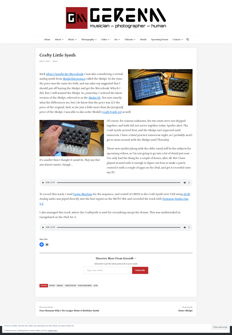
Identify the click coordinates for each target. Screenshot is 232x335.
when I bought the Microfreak (64, 74)
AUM (186, 194)
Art (115, 39)
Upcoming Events (159, 39)
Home (47, 39)
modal (60, 285)
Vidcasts (129, 39)
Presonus (168, 199)
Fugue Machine (82, 194)
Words (143, 39)
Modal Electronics (74, 78)
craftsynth (70, 285)
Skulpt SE (94, 97)
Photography (87, 39)
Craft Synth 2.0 (112, 112)
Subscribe (140, 270)
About (58, 39)
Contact (177, 39)
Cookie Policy (52, 331)
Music (71, 39)
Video (104, 39)
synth (52, 285)
